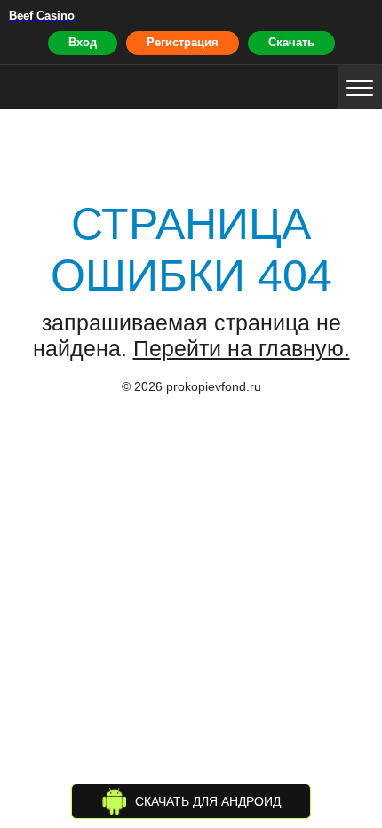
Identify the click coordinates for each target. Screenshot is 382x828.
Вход (82, 42)
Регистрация (183, 42)
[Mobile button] (360, 87)
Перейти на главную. (241, 348)
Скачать (291, 42)
